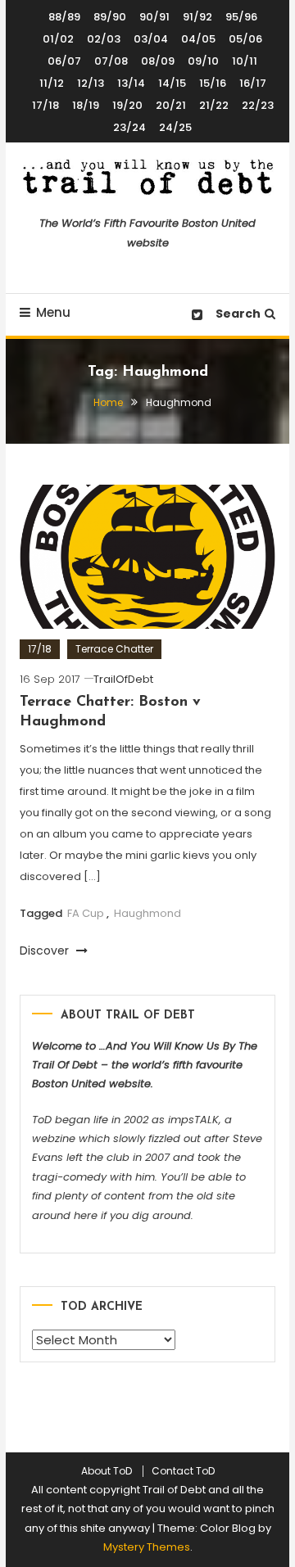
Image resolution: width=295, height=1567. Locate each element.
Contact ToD (183, 1471)
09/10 (203, 61)
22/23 (258, 105)
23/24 (129, 127)
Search (238, 313)
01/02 (58, 39)
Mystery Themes (146, 1547)
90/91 (154, 17)
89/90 (109, 17)
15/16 (212, 83)
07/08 (111, 61)
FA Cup (85, 913)
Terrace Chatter (114, 649)
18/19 (85, 105)
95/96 (241, 17)
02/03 (103, 39)
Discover (46, 950)
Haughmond (147, 913)
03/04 (151, 39)
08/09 (158, 61)
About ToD (106, 1471)
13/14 (131, 83)
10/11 (244, 61)
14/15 (172, 83)
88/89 (64, 17)
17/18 (45, 105)
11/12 (51, 83)
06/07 (64, 61)
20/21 (171, 105)
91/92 (197, 17)
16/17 (252, 83)
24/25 (175, 127)
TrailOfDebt (123, 679)
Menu (53, 312)
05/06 (245, 39)
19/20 (127, 105)
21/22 (214, 105)
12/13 (90, 83)
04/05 (198, 39)
